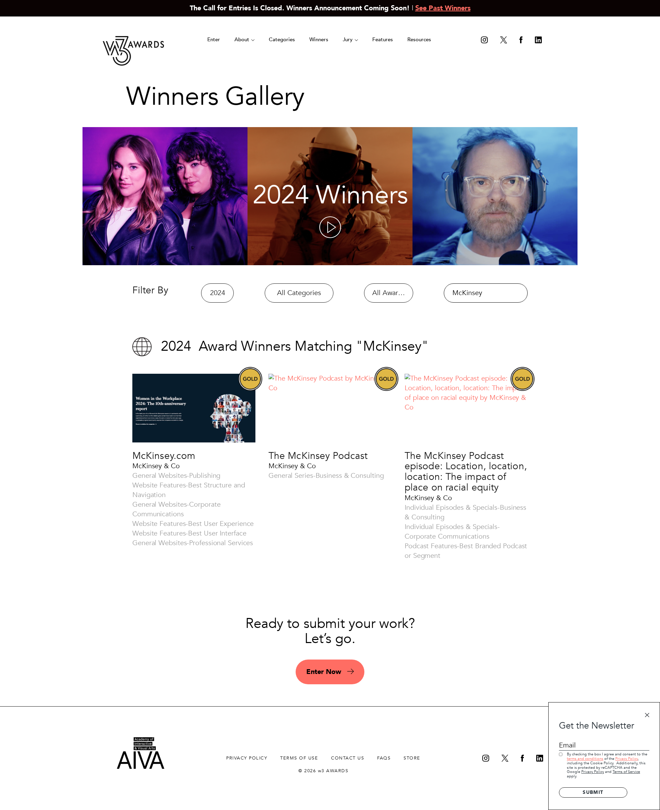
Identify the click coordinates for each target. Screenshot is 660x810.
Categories (282, 39)
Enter (213, 39)
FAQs (383, 758)
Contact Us (347, 758)
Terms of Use (299, 758)
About (242, 39)
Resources (419, 39)
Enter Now (324, 671)
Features (382, 39)
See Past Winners (443, 8)
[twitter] (503, 40)
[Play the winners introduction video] (330, 227)
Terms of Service (626, 771)
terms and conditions (585, 758)
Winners (318, 39)
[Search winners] (516, 293)
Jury (348, 39)
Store (412, 758)
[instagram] (484, 40)
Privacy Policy (626, 758)
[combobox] (217, 293)
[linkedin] (538, 40)
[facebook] (520, 40)
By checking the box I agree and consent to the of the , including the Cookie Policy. (607, 765)
